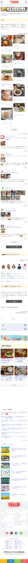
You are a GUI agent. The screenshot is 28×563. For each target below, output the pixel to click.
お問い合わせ (17, 518)
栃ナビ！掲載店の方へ (19, 524)
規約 (2, 518)
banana (6, 187)
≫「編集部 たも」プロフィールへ (12, 275)
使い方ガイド (3, 516)
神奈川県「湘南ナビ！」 (9, 546)
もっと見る (24, 440)
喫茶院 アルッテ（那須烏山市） (12, 172)
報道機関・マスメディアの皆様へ (7, 526)
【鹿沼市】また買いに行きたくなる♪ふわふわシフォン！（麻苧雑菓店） (21, 359)
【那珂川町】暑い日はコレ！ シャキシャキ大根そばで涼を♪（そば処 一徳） (7, 378)
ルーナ (15, 113)
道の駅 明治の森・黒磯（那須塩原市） (13, 227)
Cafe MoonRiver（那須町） (18, 80)
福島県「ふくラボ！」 (10, 542)
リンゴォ (3, 121)
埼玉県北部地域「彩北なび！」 (8, 548)
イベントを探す (4, 513)
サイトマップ (3, 521)
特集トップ (14, 318)
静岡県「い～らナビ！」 (18, 546)
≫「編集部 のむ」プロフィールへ (12, 273)
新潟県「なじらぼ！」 (18, 542)
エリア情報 (17, 513)
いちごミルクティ (4, 48)
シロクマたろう (16, 62)
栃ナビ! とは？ (14, 507)
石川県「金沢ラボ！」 (10, 547)
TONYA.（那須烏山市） (5, 66)
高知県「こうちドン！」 (18, 548)
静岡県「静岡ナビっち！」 (9, 541)
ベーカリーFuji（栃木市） (6, 104)
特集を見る (3, 510)
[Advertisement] (14, 398)
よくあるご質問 (17, 516)
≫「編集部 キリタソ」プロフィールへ (15, 276)
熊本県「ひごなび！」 (18, 540)
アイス (2, 318)
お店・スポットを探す (19, 510)
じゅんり (3, 83)
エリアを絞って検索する (14, 246)
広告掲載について (4, 524)
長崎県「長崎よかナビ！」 (19, 541)
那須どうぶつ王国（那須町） (18, 99)
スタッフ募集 (3, 529)
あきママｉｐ (16, 98)
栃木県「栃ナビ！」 (10, 540)
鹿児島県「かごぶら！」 (18, 547)
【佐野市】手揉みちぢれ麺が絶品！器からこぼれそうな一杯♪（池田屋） (21, 378)
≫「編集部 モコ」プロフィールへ (12, 281)
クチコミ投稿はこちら (14, 301)
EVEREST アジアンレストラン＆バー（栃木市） (16, 156)
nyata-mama (16, 45)
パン (26, 318)
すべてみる (14, 385)
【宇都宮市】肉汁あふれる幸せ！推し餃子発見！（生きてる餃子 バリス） (7, 360)
